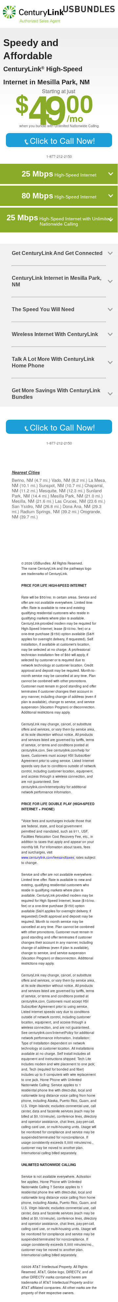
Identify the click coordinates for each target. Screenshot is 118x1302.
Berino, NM (22, 480)
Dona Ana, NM (76, 506)
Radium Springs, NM (40, 511)
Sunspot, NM (51, 485)
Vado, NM (60, 480)
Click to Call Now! (62, 140)
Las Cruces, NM (70, 501)
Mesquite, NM (52, 490)
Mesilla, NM (23, 501)
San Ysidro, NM (27, 506)
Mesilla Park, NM (66, 496)
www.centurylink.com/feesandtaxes (47, 857)
